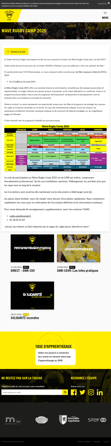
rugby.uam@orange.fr (20, 216)
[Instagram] (91, 392)
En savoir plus (102, 3)
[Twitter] (82, 392)
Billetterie (97, 441)
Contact (106, 441)
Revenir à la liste (18, 51)
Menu (105, 18)
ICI (90, 191)
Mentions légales (84, 441)
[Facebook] (74, 392)
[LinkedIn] (100, 392)
